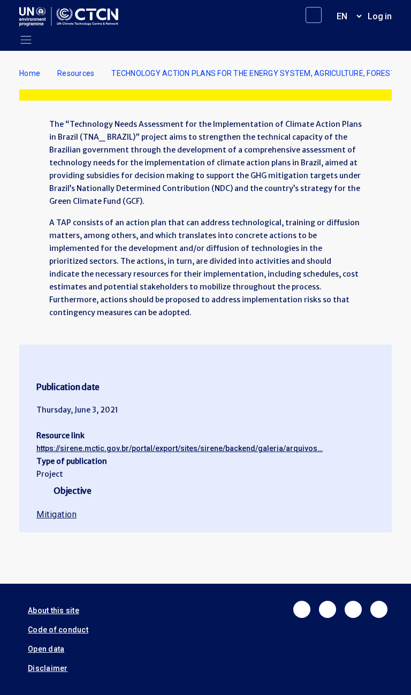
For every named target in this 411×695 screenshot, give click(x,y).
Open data (46, 649)
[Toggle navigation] (26, 40)
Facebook (302, 609)
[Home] (73, 16)
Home (29, 73)
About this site (53, 610)
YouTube (379, 609)
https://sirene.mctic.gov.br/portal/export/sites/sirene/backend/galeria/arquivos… (179, 448)
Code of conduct (58, 629)
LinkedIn (353, 609)
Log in (380, 16)
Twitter (327, 609)
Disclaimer (48, 668)
